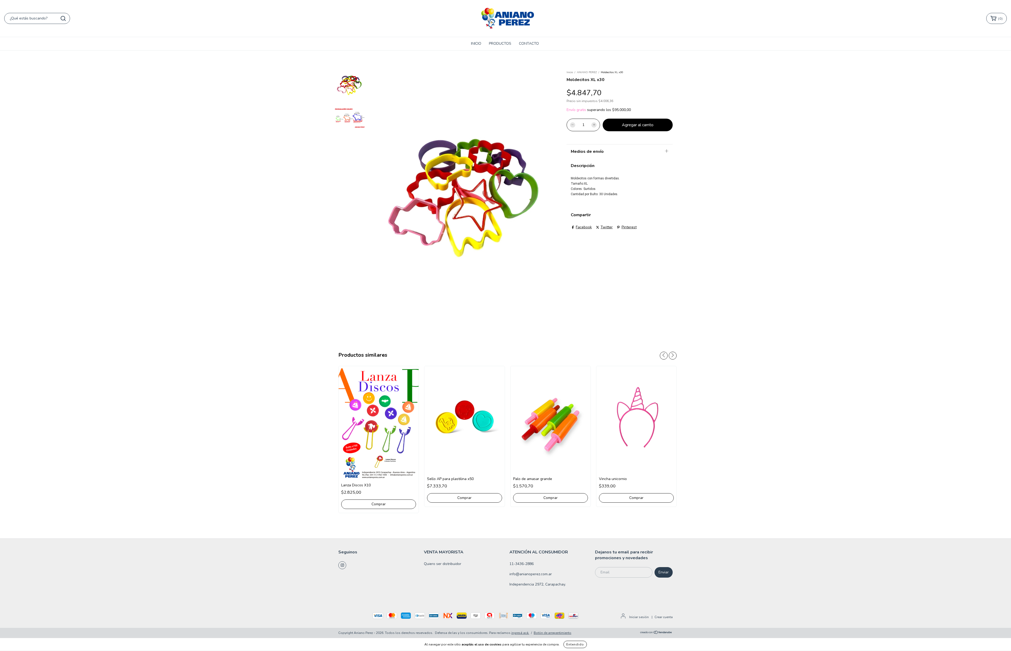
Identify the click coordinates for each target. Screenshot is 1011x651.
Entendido (575, 644)
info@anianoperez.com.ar (530, 574)
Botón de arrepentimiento (552, 633)
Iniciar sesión (639, 617)
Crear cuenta (664, 617)
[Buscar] (63, 18)
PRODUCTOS (500, 43)
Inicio (570, 72)
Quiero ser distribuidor (442, 563)
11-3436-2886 (521, 563)
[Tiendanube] (656, 633)
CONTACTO (529, 43)
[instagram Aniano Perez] (342, 565)
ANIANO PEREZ (587, 72)
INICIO (476, 43)
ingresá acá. (520, 633)
